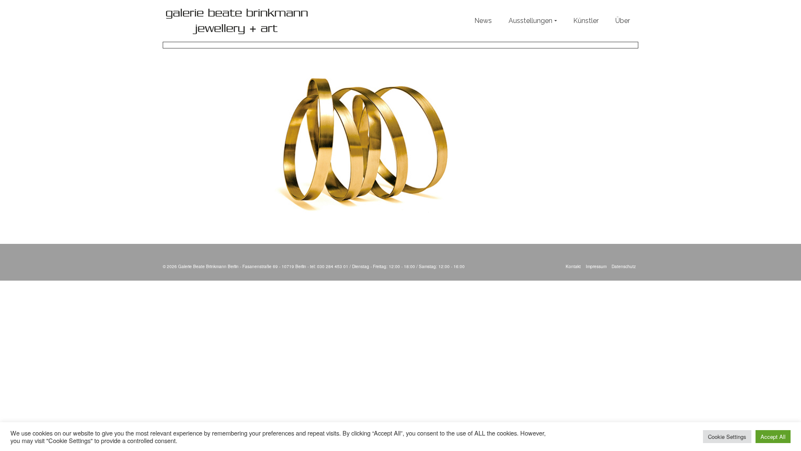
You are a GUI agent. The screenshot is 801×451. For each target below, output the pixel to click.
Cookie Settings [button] (727, 437)
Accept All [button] (773, 437)
